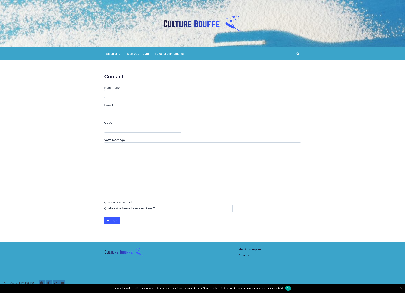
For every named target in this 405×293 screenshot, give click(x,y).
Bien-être (133, 53)
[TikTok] (56, 283)
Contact (243, 255)
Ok (288, 288)
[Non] (401, 288)
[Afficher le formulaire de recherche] (298, 54)
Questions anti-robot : (118, 202)
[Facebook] (42, 283)
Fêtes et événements (169, 53)
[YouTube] (62, 283)
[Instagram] (49, 283)
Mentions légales (250, 249)
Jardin (147, 53)
